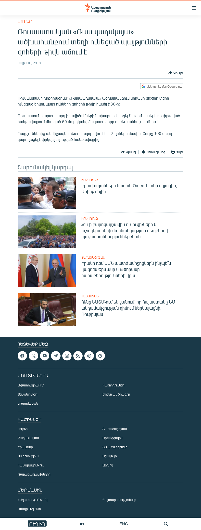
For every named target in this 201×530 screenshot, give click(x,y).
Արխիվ (107, 465)
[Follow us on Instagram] (67, 355)
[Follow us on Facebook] (22, 355)
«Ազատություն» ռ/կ (32, 500)
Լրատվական (28, 403)
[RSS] (78, 355)
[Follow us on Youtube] (44, 355)
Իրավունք (89, 180)
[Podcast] (89, 355)
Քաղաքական (28, 438)
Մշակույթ (109, 456)
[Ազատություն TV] (81, 524)
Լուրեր (25, 21)
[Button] (175, 73)
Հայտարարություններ (119, 500)
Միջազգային (112, 438)
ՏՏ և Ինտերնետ (114, 447)
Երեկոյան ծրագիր (116, 394)
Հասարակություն (31, 465)
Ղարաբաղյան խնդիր (34, 474)
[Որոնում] (166, 524)
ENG (123, 523)
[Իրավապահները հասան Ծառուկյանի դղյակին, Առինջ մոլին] (47, 193)
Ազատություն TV (31, 385)
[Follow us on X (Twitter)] (33, 355)
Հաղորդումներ (113, 385)
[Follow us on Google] (100, 355)
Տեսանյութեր (27, 394)
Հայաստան (90, 296)
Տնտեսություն (28, 456)
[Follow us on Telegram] (55, 355)
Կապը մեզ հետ (29, 509)
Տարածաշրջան (93, 257)
